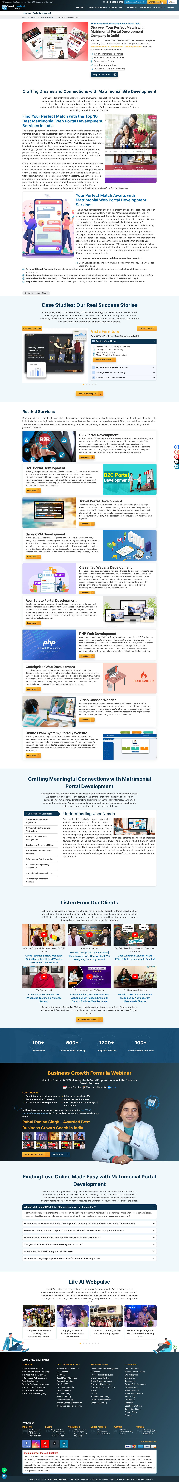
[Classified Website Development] (49, 578)
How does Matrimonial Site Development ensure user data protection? (62, 1237)
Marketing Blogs (132, 1390)
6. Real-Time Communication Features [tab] (39, 852)
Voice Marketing (64, 1396)
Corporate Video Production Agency (103, 1388)
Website (79, 7)
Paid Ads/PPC (62, 1384)
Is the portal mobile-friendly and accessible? (48, 1251)
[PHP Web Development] (49, 645)
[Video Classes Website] (49, 711)
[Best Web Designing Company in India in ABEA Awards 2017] (28, 1136)
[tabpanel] (109, 834)
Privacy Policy (131, 1412)
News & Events (131, 1387)
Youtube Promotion (65, 1381)
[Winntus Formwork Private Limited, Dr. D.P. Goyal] (43, 935)
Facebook (26, 1446)
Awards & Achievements (135, 1384)
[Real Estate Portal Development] (130, 611)
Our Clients (130, 1378)
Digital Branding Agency (101, 1381)
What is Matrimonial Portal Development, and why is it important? (60, 1207)
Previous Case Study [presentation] (33, 328)
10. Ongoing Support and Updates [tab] (37, 880)
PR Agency (95, 1372)
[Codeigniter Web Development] (130, 678)
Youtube (45, 1446)
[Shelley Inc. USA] (43, 977)
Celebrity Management (101, 1400)
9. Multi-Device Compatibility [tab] (39, 873)
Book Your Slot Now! (33, 1154)
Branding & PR (115, 7)
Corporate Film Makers (101, 1384)
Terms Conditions (132, 1409)
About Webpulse (132, 1369)
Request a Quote (101, 74)
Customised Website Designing (35, 1372)
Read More (85, 457)
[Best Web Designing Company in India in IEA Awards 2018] (53, 1136)
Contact (171, 7)
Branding (129, 1403)
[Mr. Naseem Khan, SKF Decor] (89, 977)
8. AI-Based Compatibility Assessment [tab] (37, 866)
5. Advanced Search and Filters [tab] (40, 845)
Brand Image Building (100, 1378)
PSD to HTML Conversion (33, 1387)
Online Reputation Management (105, 1369)
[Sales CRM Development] (130, 545)
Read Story (58, 1154)
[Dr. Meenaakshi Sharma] (135, 977)
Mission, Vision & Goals (135, 1372)
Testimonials (130, 1381)
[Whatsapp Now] (4, 1470)
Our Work (158, 7)
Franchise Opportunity (136, 2)
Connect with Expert (103, 360)
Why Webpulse (131, 1375)
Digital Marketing (96, 7)
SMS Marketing (63, 1393)
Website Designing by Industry (35, 1384)
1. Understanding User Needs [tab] (39, 814)
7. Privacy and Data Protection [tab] (39, 859)
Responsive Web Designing (34, 1393)
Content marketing (65, 1400)
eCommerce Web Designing (34, 1378)
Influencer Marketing (100, 1396)
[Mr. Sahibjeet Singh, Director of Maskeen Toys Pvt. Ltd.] (135, 935)
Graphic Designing (99, 1403)
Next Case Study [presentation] (146, 328)
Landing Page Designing (33, 1390)
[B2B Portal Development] (49, 446)
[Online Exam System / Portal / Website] (130, 744)
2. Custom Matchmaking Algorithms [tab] (37, 820)
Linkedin (64, 1446)
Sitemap (128, 1415)
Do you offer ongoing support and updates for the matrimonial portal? (62, 1258)
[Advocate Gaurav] (89, 935)
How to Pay (130, 1396)
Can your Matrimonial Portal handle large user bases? (53, 1244)
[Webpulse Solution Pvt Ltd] (13, 7)
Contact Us (130, 1400)
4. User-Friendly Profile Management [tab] (36, 838)
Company (144, 7)
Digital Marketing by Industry (69, 1406)
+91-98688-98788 (114, 2)
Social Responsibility (134, 1393)
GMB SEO (61, 1375)
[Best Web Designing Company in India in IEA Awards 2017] (41, 1136)
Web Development (30, 1381)
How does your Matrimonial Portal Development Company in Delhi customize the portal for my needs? (79, 1223)
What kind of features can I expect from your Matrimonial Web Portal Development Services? (74, 1230)
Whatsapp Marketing (66, 1387)
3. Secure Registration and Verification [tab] (38, 829)
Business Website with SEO (34, 1375)
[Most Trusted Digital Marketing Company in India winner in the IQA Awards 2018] (79, 1136)
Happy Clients (42, 293)
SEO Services (62, 1372)
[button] (124, 341)
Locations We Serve (133, 1406)
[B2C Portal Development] (130, 479)
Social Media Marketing (67, 1378)
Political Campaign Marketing (69, 1403)
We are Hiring (155, 2)
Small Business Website (32, 1369)
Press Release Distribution (102, 1375)
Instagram (36, 1446)
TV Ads (94, 1393)
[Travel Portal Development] (49, 512)
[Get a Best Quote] (4, 1476)
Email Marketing (64, 1390)
